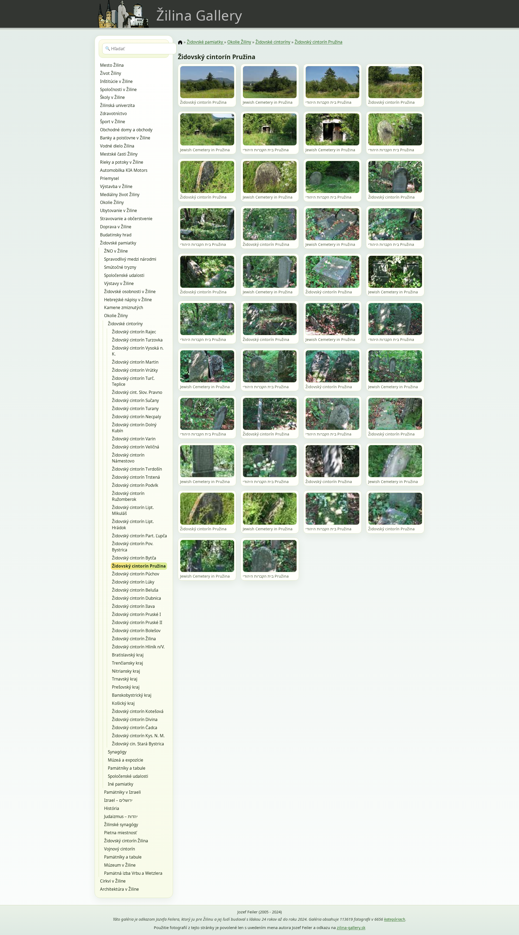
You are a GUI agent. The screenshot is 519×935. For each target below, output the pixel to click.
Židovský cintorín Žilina (134, 639)
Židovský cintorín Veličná (135, 447)
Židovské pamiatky (118, 243)
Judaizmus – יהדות (121, 816)
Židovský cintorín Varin (133, 439)
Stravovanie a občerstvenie (126, 219)
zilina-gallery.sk (351, 927)
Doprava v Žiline (115, 227)
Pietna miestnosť (120, 833)
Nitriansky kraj (126, 671)
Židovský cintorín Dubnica (136, 598)
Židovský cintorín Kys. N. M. (138, 736)
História (111, 808)
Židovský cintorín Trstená (136, 477)
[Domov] (180, 42)
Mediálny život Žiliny (119, 194)
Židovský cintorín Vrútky (135, 370)
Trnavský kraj (124, 679)
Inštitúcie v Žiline (116, 81)
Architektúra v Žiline (119, 889)
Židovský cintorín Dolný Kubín (134, 428)
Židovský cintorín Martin (135, 362)
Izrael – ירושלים (118, 800)
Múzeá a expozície (125, 760)
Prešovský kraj (125, 687)
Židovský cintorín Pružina (139, 566)
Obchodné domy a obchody (126, 130)
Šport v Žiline (112, 122)
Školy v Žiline (112, 97)
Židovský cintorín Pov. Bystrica (132, 546)
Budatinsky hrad (115, 235)
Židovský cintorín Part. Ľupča (139, 536)
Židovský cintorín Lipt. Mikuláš (133, 510)
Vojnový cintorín (119, 849)
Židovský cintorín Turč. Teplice (133, 381)
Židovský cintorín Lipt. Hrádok (133, 524)
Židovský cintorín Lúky (133, 582)
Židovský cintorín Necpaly (136, 417)
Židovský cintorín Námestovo (128, 458)
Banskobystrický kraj (131, 695)
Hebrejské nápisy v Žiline (128, 300)
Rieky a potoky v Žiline (121, 162)
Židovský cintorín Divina (135, 719)
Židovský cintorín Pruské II (137, 622)
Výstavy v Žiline (119, 283)
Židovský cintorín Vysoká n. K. (138, 351)
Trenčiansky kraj (127, 663)
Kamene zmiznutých (123, 307)
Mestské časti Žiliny (119, 154)
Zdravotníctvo (113, 113)
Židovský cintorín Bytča (134, 558)
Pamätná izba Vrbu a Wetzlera (133, 873)
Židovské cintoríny (125, 324)
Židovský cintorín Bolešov (136, 631)
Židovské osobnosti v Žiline (130, 291)
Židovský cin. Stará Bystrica (138, 744)
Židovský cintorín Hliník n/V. (138, 647)
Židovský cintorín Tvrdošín (137, 469)
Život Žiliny (110, 73)
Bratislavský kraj (128, 655)
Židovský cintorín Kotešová (138, 711)
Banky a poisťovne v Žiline (125, 138)
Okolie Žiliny (112, 202)
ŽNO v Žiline (116, 251)
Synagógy (117, 752)
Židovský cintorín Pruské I (136, 614)
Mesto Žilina (112, 65)
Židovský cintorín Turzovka (137, 340)
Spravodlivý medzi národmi (130, 259)
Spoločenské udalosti (124, 275)
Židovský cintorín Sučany (135, 400)
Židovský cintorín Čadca (134, 727)
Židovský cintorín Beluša (135, 590)
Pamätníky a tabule (126, 768)
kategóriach (394, 919)
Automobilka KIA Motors (123, 170)
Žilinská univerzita (117, 105)
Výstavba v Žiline (116, 186)
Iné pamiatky (120, 784)
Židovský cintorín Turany (135, 408)
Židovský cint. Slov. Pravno (137, 392)
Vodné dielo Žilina (117, 146)
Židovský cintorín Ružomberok (128, 496)
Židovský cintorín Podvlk (135, 485)
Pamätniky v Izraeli (122, 792)
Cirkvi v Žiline (113, 881)
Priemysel (109, 178)
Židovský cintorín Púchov (135, 574)
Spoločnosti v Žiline (118, 89)
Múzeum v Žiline (120, 865)
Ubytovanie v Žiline (118, 210)
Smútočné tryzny (120, 267)
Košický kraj (123, 703)
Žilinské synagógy (121, 824)
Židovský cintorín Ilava (133, 606)
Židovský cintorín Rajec (134, 332)
